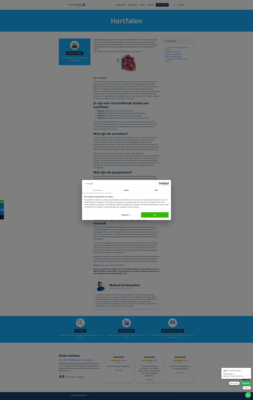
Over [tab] (156, 190)
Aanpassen (125, 215)
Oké (154, 215)
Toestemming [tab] (96, 190)
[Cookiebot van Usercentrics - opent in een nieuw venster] (160, 183)
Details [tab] (126, 190)
